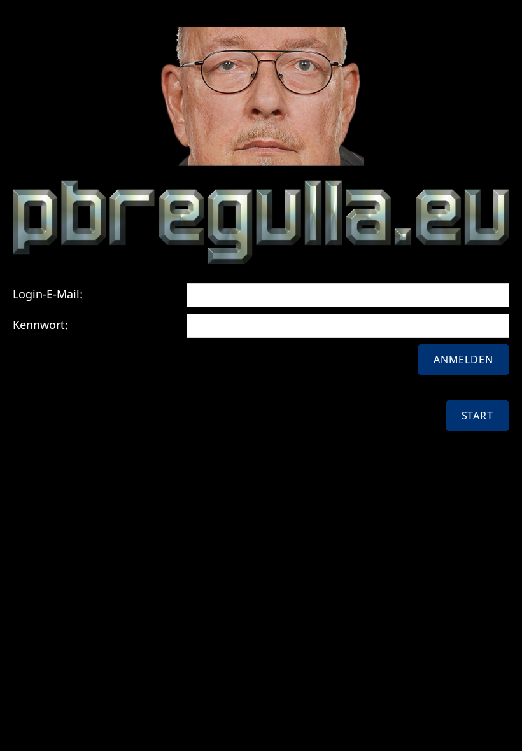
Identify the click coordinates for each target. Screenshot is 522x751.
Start (478, 416)
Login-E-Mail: (48, 294)
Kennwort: (40, 324)
